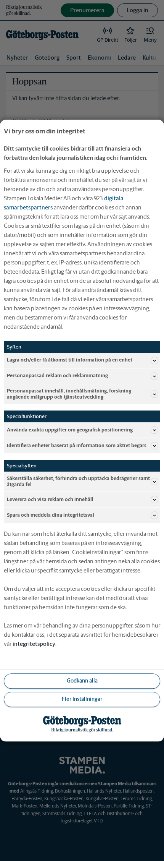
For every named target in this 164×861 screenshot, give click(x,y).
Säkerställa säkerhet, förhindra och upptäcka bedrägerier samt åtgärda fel (78, 481)
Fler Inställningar (82, 699)
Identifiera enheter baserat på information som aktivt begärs (76, 445)
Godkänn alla (82, 681)
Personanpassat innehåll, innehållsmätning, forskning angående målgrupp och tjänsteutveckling (69, 394)
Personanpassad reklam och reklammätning (57, 376)
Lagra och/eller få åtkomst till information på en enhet (69, 360)
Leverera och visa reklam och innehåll (50, 499)
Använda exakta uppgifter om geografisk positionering (70, 429)
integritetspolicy (34, 643)
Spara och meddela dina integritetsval (50, 515)
